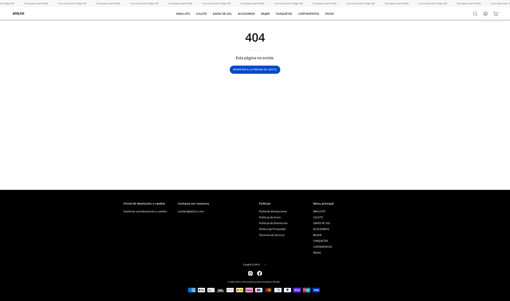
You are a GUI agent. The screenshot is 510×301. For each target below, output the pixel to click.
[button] (201, 13)
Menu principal (323, 203)
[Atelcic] (19, 13)
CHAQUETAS (320, 241)
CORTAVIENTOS (322, 247)
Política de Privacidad (272, 229)
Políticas (265, 203)
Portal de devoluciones (273, 211)
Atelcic (238, 281)
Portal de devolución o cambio (144, 203)
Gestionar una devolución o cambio (145, 211)
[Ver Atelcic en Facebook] (260, 273)
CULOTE (318, 217)
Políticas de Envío (270, 217)
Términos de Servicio (271, 235)
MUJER (317, 235)
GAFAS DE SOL (322, 223)
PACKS (317, 253)
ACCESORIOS (321, 229)
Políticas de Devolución (273, 223)
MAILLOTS (319, 211)
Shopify (276, 281)
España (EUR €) (251, 264)
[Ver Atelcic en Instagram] (250, 273)
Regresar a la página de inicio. (255, 69)
